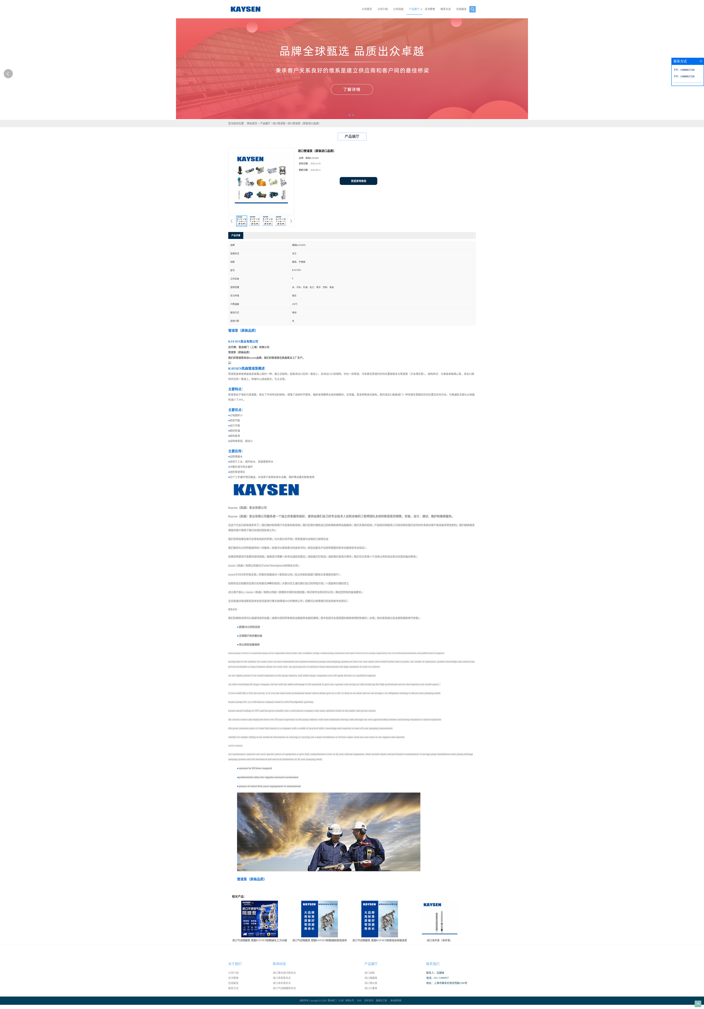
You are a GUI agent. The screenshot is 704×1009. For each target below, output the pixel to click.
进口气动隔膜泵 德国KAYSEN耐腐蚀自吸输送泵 (379, 940)
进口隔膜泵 (370, 978)
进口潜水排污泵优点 (284, 972)
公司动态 (398, 9)
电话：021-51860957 (437, 978)
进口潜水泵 (370, 983)
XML (359, 1000)
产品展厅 (414, 9)
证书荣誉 (430, 9)
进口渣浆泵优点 (282, 978)
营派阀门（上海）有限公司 (341, 1000)
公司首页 (367, 9)
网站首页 (252, 123)
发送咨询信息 (358, 181)
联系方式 (446, 9)
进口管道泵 (279, 123)
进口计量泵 (370, 988)
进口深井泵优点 (282, 983)
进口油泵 (369, 972)
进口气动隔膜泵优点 (284, 988)
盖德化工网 (381, 1000)
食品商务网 (395, 1000)
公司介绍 (382, 9)
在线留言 (461, 9)
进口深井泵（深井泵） (439, 940)
